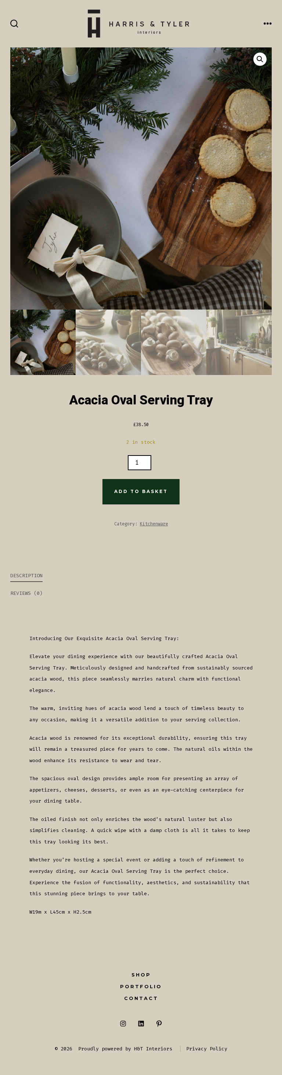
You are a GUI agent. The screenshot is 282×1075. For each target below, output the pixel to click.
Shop (141, 975)
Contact (141, 998)
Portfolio (141, 986)
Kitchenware (154, 524)
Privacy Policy (206, 1049)
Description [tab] (26, 575)
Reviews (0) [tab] (26, 593)
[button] (260, 59)
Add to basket (141, 491)
